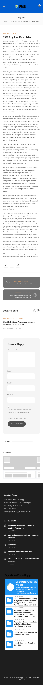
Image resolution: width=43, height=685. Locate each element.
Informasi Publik (15, 21)
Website (10, 395)
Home (5, 21)
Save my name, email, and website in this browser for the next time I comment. (19, 411)
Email (9, 383)
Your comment (12, 350)
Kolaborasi (12, 545)
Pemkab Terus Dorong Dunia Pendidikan (23, 284)
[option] (21, 322)
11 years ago (10, 41)
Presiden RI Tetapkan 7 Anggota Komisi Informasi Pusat (21, 526)
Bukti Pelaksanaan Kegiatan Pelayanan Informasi (23, 536)
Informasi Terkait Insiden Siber (20, 552)
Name (9, 371)
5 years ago (10, 328)
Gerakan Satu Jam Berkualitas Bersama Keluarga (23, 560)
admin (5, 41)
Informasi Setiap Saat (13, 318)
